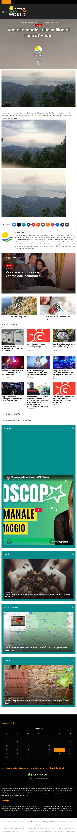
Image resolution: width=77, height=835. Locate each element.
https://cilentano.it (38, 825)
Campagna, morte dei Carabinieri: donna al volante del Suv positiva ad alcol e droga (63, 374)
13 (38, 745)
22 (59, 749)
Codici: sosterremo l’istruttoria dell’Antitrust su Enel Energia (12, 349)
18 (17, 749)
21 (49, 749)
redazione (37, 55)
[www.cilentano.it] (18, 12)
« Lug (3, 763)
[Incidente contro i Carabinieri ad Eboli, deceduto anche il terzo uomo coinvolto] (13, 362)
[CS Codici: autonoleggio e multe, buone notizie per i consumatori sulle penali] (38, 335)
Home (22, 22)
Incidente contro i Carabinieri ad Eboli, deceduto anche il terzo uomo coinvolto (12, 373)
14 (49, 745)
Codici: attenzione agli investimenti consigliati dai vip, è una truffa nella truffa (37, 373)
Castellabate (37, 116)
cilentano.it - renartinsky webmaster (44, 822)
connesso (12, 420)
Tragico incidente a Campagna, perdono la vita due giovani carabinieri (12, 399)
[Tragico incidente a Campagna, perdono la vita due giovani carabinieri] (13, 388)
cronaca (27, 22)
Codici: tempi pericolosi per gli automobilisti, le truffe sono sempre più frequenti (64, 346)
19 (28, 749)
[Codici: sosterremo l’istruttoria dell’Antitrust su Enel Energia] (13, 337)
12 (28, 745)
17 (6, 749)
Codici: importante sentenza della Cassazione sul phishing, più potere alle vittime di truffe (63, 399)
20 (38, 749)
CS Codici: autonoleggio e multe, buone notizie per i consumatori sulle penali (36, 346)
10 (7, 745)
